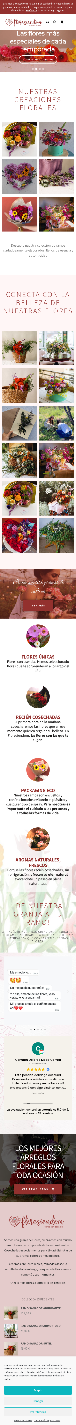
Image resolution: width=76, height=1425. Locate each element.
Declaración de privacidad (47, 1420)
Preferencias (38, 1412)
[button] (33, 69)
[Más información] (61, 22)
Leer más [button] (38, 1093)
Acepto (38, 1390)
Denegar (38, 1401)
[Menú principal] (68, 22)
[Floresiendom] (23, 22)
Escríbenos (31, 10)
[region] (38, 43)
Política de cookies (23, 1420)
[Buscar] (54, 22)
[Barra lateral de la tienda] (47, 22)
